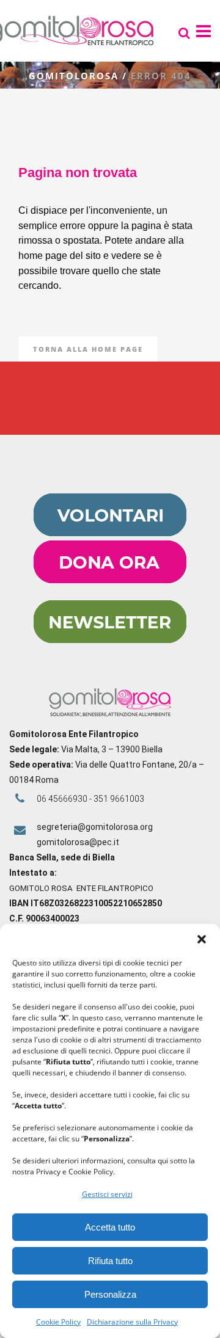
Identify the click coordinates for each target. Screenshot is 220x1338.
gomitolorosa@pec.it (79, 842)
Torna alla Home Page (88, 349)
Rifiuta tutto (110, 1261)
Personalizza (110, 1294)
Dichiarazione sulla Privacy (132, 1322)
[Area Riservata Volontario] (110, 533)
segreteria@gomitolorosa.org (95, 827)
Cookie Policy (58, 1322)
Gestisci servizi (107, 1194)
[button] (202, 939)
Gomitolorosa (74, 76)
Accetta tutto (110, 1227)
